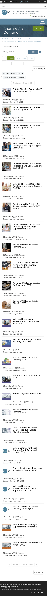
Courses (31, 39)
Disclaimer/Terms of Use (26, 584)
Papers (30, 58)
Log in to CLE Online (38, 16)
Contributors (17, 63)
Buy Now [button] (38, 28)
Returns (37, 584)
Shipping (3, 587)
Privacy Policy (4, 584)
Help (8, 587)
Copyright (13, 584)
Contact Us (43, 2)
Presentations (21, 58)
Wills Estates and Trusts (12, 41)
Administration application (32, 41)
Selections (6, 63)
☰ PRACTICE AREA (10, 46)
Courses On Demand (19, 39)
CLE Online (5, 39)
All (4, 58)
